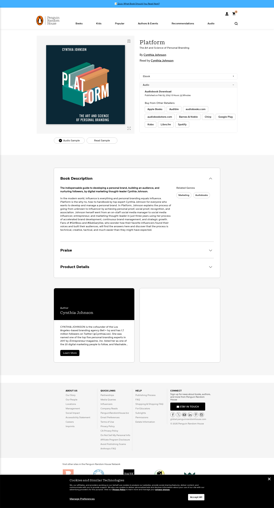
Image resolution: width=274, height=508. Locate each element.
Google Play (225, 117)
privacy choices (162, 489)
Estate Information (145, 421)
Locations (71, 404)
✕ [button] (269, 479)
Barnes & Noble (188, 117)
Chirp (208, 117)
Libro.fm (166, 124)
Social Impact (73, 413)
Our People (71, 399)
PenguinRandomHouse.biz (115, 413)
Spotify (182, 124)
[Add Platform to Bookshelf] (129, 41)
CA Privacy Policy (109, 430)
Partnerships (107, 395)
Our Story (70, 395)
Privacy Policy (108, 426)
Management (73, 408)
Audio (188, 85)
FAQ (137, 399)
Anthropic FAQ (108, 448)
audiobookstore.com (159, 117)
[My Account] (226, 13)
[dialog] (137, 491)
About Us (71, 390)
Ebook (188, 76)
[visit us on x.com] (178, 414)
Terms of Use (107, 421)
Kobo (150, 124)
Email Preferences (110, 417)
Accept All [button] (196, 497)
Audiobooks (201, 195)
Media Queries (108, 399)
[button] (79, 23)
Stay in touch (189, 406)
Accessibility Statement (78, 417)
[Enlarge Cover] (129, 128)
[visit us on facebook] (172, 414)
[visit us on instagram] (201, 414)
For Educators (142, 408)
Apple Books (154, 109)
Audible (174, 109)
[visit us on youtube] (184, 414)
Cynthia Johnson (155, 55)
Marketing (183, 195)
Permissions (141, 417)
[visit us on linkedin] (190, 414)
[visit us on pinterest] (195, 414)
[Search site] (236, 23)
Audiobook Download (158, 91)
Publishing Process (145, 395)
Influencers (106, 404)
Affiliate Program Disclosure (115, 439)
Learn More (71, 353)
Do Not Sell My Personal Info (115, 435)
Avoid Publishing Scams (113, 444)
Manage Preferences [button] (82, 499)
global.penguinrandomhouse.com (188, 419)
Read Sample (102, 140)
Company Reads (109, 408)
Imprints (70, 426)
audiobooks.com (196, 109)
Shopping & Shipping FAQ (149, 404)
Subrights (140, 413)
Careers (70, 421)
